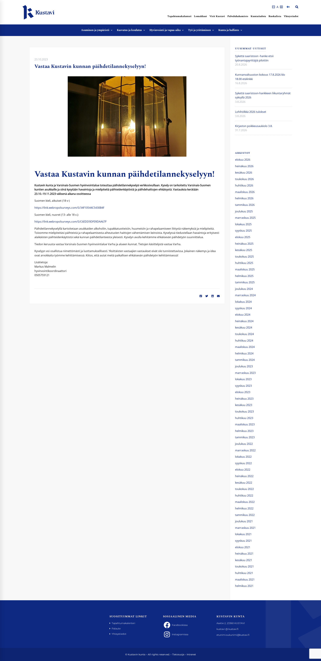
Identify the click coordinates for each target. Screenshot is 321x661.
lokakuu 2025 (243, 224)
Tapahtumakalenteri (179, 16)
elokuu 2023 (242, 392)
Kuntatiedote (258, 16)
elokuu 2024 (242, 314)
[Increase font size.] (281, 6)
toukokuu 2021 (244, 566)
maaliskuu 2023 (245, 424)
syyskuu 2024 (243, 308)
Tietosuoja (178, 654)
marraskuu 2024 (245, 295)
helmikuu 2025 (244, 276)
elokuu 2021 (242, 547)
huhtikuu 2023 (244, 418)
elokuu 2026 (242, 159)
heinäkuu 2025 (244, 243)
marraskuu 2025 (245, 218)
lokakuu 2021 (243, 534)
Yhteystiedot (291, 16)
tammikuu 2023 (245, 437)
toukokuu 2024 (244, 334)
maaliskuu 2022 (245, 502)
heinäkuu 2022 (244, 476)
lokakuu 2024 (243, 302)
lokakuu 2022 (243, 457)
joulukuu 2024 (244, 289)
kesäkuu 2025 (243, 250)
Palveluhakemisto (237, 16)
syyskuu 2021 (243, 541)
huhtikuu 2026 (244, 185)
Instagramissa (180, 634)
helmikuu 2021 (244, 586)
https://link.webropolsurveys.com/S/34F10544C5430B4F (69, 208)
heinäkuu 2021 (244, 553)
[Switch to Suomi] (288, 7)
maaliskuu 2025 (245, 269)
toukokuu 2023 (244, 411)
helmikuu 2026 (244, 198)
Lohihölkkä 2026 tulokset (250, 112)
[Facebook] (200, 296)
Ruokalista (275, 16)
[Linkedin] (212, 296)
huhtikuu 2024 (244, 340)
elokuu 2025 (242, 237)
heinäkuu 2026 (244, 166)
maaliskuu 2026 (245, 192)
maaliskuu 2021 (245, 579)
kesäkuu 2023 (243, 405)
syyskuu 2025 (243, 230)
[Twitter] (206, 296)
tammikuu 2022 (245, 515)
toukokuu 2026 (244, 179)
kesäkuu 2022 (243, 482)
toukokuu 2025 (244, 256)
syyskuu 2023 (243, 386)
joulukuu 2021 (244, 521)
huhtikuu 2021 (244, 573)
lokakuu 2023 (243, 379)
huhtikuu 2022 (244, 495)
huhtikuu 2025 (244, 263)
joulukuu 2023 (244, 366)
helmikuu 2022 (244, 508)
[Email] (218, 296)
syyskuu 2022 (243, 463)
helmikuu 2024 (244, 353)
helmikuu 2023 (244, 431)
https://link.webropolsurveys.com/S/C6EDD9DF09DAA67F (70, 221)
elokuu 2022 (242, 469)
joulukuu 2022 (244, 444)
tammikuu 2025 (245, 282)
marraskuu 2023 (245, 373)
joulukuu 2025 (244, 211)
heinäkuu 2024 (244, 321)
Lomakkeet (200, 16)
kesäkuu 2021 (243, 560)
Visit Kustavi (217, 16)
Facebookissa (180, 625)
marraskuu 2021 (245, 528)
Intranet (191, 654)
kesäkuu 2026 (243, 172)
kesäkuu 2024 (243, 327)
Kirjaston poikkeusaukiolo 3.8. (254, 126)
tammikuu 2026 (245, 205)
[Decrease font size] (273, 6)
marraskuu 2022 (245, 450)
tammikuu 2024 (245, 360)
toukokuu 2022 (244, 489)
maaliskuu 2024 (245, 347)
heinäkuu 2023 (244, 398)
